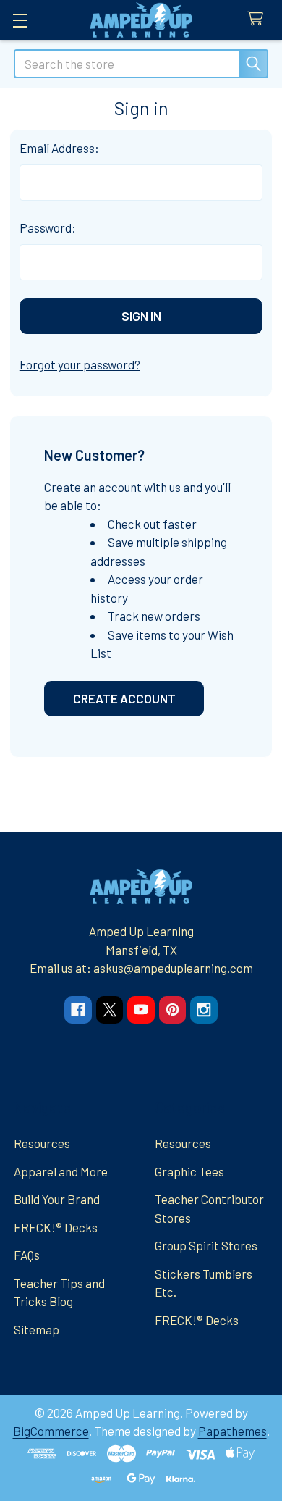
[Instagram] (203, 1009)
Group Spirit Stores (206, 1245)
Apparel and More (61, 1171)
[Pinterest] (172, 1009)
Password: (48, 227)
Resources (42, 1143)
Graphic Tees (189, 1171)
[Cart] (259, 19)
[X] (109, 1009)
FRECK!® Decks (56, 1227)
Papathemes (232, 1430)
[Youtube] (140, 1009)
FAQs (27, 1254)
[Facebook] (77, 1009)
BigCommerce (51, 1430)
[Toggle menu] (20, 20)
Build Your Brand (57, 1199)
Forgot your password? (80, 364)
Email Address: (59, 148)
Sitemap (36, 1329)
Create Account (124, 698)
